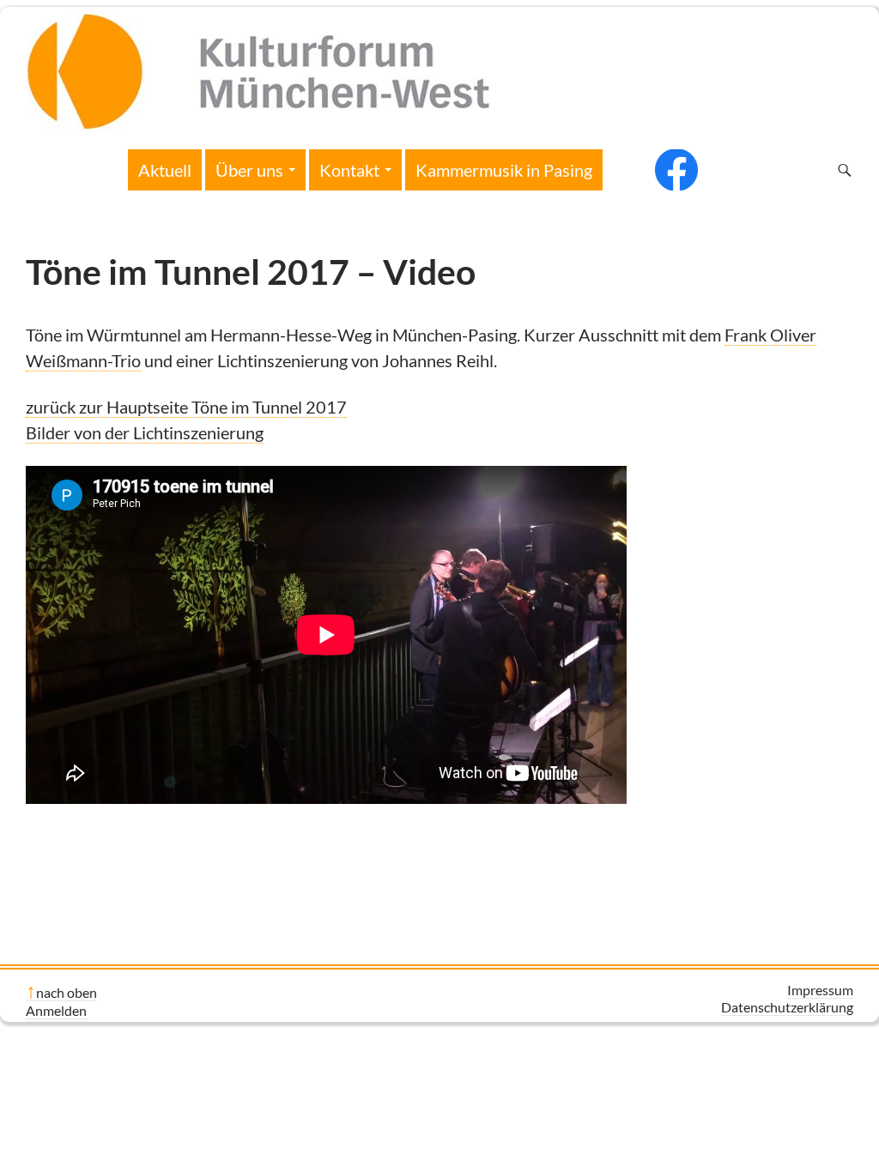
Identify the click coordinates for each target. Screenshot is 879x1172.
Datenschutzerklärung (787, 1007)
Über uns (249, 170)
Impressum (820, 990)
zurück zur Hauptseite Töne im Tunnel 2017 (186, 406)
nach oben (66, 992)
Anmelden (56, 1010)
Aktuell (164, 170)
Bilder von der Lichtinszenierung (145, 432)
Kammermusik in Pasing (503, 170)
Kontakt (349, 170)
